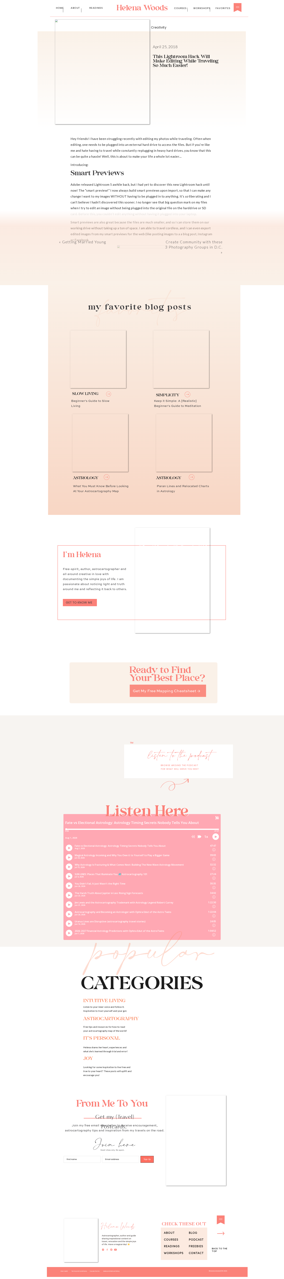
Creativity (158, 27)
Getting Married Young (84, 242)
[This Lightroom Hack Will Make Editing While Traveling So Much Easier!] (100, 443)
